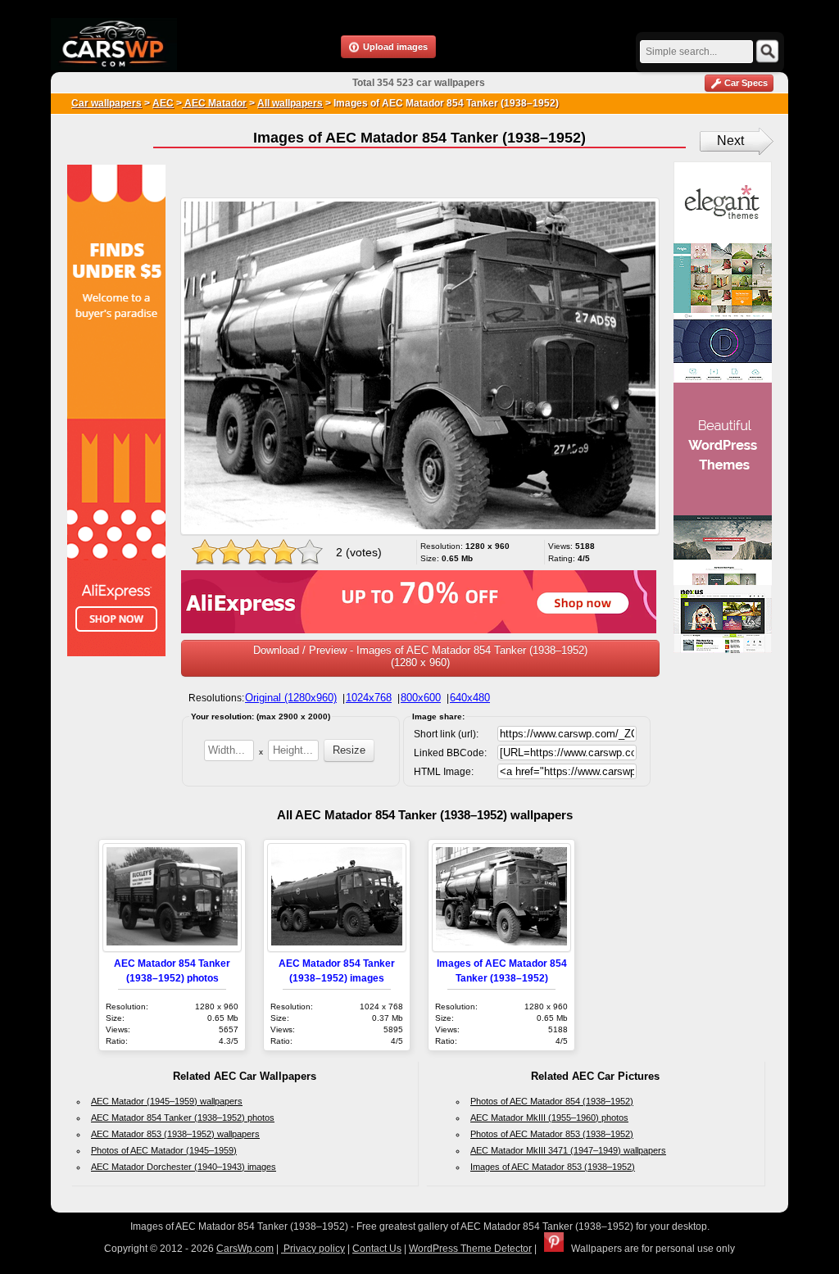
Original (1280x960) (291, 697)
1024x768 (369, 697)
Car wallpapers (106, 103)
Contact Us (376, 1248)
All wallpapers (290, 103)
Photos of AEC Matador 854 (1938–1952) (551, 1101)
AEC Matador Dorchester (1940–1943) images (183, 1167)
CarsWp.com (245, 1248)
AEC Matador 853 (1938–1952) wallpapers (175, 1134)
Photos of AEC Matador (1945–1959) (164, 1150)
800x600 (421, 697)
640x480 (470, 697)
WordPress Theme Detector (470, 1248)
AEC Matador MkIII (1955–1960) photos (549, 1117)
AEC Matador (214, 103)
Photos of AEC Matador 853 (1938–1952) (551, 1134)
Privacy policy (313, 1248)
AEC (163, 103)
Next (730, 140)
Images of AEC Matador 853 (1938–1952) (552, 1167)
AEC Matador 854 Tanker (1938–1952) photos (182, 1117)
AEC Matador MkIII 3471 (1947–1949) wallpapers (568, 1150)
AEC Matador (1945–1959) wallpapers (167, 1101)
